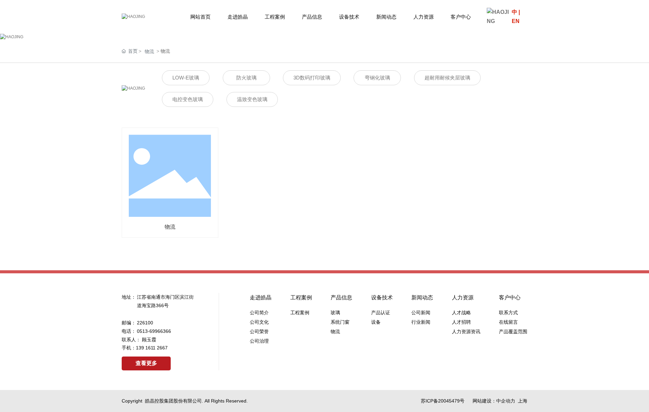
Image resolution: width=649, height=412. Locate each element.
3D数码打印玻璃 (311, 78)
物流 (149, 51)
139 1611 (146, 347)
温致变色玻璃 (252, 99)
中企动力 (505, 401)
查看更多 (146, 363)
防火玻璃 (246, 78)
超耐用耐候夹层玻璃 (447, 78)
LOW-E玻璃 (185, 78)
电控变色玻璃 (187, 99)
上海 (522, 401)
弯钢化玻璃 (377, 78)
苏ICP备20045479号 (442, 401)
